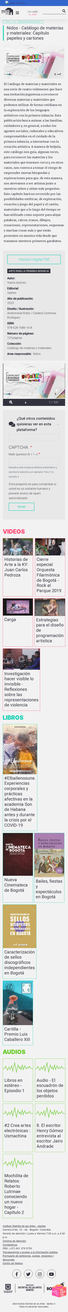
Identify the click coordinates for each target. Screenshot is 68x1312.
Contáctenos (10, 1244)
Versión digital (31, 259)
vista (18, 567)
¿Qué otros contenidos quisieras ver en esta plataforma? (36, 424)
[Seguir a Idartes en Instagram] (40, 1273)
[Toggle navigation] (17, 13)
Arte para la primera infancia (29, 22)
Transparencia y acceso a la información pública (30, 1252)
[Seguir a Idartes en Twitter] (28, 1273)
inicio (8, 22)
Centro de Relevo (13, 1263)
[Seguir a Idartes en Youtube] (51, 1273)
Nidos (37, 354)
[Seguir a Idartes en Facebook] (16, 1273)
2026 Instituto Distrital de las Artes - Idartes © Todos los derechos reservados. (34, 1305)
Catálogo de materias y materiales (29, 348)
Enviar (21, 506)
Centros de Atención (14, 1241)
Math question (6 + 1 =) (23, 454)
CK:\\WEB (33, 11)
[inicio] (7, 11)
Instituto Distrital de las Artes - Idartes (24, 1226)
